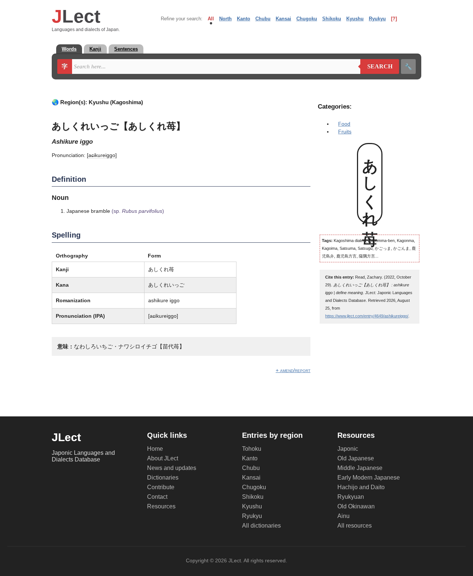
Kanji (95, 49)
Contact (157, 497)
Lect (76, 16)
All (211, 18)
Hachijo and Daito (361, 487)
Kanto (243, 18)
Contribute (160, 487)
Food (344, 124)
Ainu (343, 516)
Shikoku (331, 18)
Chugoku (306, 18)
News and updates (171, 468)
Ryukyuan (350, 497)
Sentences (126, 49)
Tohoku (251, 449)
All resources (354, 525)
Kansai (283, 18)
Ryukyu (377, 18)
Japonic (347, 449)
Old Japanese (355, 458)
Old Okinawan (356, 506)
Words (69, 49)
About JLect (162, 458)
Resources (161, 506)
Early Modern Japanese (368, 477)
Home (155, 449)
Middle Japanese (359, 468)
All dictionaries (261, 525)
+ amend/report (293, 370)
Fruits (344, 131)
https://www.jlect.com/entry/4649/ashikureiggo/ (366, 316)
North (225, 18)
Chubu (262, 18)
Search (376, 66)
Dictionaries (162, 477)
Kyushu (355, 18)
